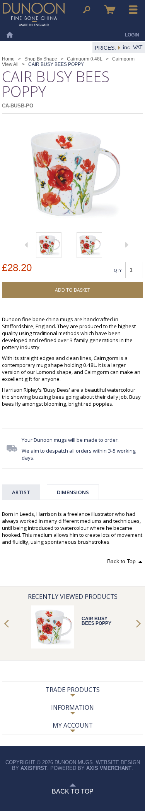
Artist (21, 492)
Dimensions (73, 492)
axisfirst (33, 768)
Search (86, 9)
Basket (109, 9)
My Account (73, 725)
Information (72, 707)
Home (9, 35)
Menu (133, 9)
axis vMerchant (108, 768)
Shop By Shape (40, 59)
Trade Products (73, 689)
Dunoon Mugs (34, 14)
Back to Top (121, 561)
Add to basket (72, 290)
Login (132, 35)
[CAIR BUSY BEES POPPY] (48, 245)
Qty (118, 270)
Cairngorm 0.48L (84, 59)
